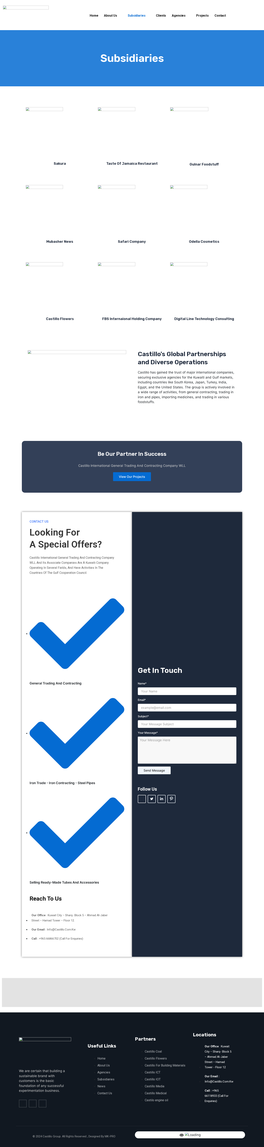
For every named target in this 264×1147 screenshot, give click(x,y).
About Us (110, 15)
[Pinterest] (171, 799)
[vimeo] (42, 1103)
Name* (142, 683)
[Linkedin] (162, 799)
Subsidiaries (136, 15)
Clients (161, 15)
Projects (202, 15)
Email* (142, 699)
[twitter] (33, 1103)
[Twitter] (152, 799)
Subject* (143, 716)
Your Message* (148, 732)
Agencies (179, 15)
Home (94, 15)
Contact (220, 15)
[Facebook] (142, 799)
